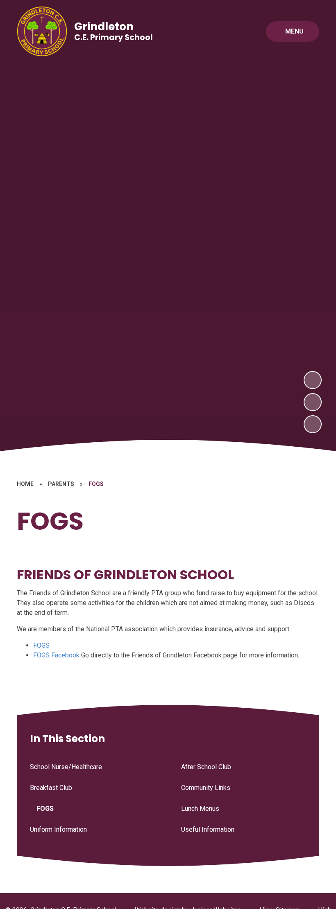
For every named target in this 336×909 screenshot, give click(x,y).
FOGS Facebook (56, 655)
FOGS (41, 645)
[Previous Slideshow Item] (313, 402)
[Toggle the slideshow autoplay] (313, 424)
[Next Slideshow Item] (313, 380)
